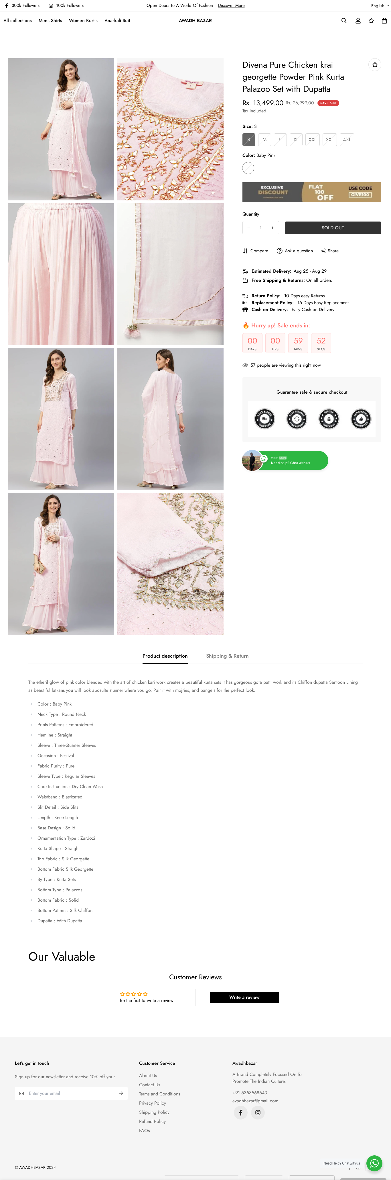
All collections (17, 20)
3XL (330, 139)
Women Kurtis (83, 20)
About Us (148, 1075)
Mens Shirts (50, 20)
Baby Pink (248, 168)
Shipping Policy (154, 1112)
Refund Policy (152, 1121)
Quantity (250, 214)
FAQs (144, 1130)
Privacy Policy (152, 1103)
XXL (313, 139)
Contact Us (149, 1084)
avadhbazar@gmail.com (255, 1100)
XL (296, 139)
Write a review (244, 997)
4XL (347, 139)
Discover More (231, 5)
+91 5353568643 (249, 1092)
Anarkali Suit (117, 20)
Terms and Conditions (159, 1094)
